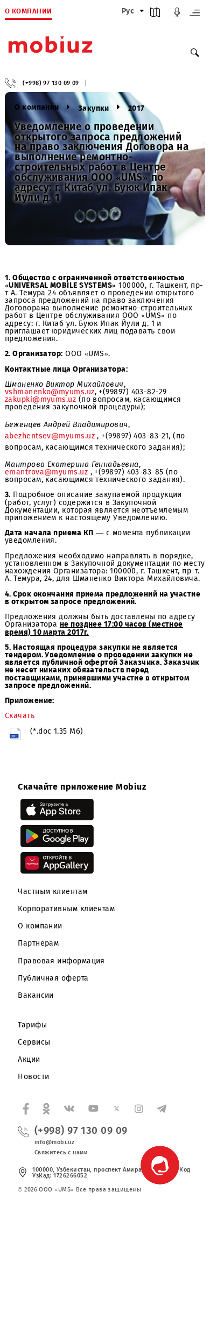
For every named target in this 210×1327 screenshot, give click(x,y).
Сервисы (34, 1042)
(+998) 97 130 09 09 (51, 83)
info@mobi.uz (54, 1142)
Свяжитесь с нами (61, 1152)
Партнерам (38, 943)
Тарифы (32, 1025)
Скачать (19, 715)
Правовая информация (61, 961)
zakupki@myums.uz (40, 399)
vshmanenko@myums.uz (50, 391)
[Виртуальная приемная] (177, 14)
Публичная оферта (53, 978)
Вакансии (36, 995)
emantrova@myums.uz (47, 472)
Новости (33, 1076)
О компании (40, 926)
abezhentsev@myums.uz (51, 436)
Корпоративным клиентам (66, 908)
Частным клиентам (52, 891)
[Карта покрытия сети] (155, 14)
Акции (29, 1059)
